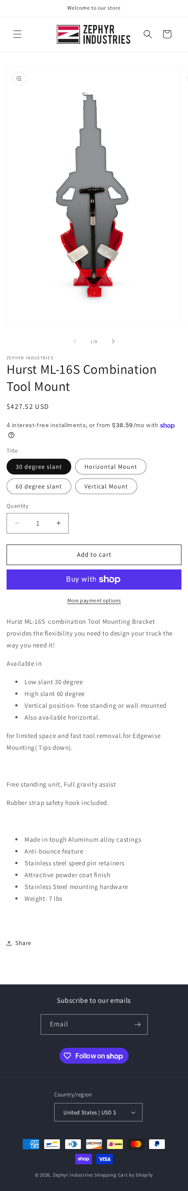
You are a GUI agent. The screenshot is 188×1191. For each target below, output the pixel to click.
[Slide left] (74, 341)
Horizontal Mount (110, 467)
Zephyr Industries (73, 1175)
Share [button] (23, 943)
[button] (17, 34)
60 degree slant (39, 486)
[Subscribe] (137, 1024)
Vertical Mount (106, 486)
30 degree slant (39, 467)
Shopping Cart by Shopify (123, 1175)
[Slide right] (113, 341)
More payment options (94, 600)
